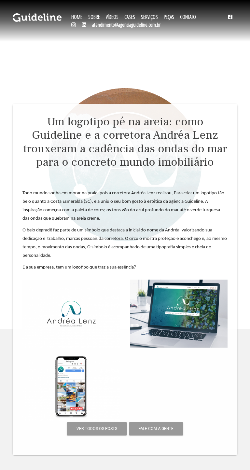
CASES (129, 17)
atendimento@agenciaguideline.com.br (126, 24)
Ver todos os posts (96, 428)
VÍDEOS (112, 17)
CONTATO (188, 17)
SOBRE (94, 17)
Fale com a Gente (156, 428)
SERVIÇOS (149, 17)
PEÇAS (169, 17)
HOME (76, 17)
